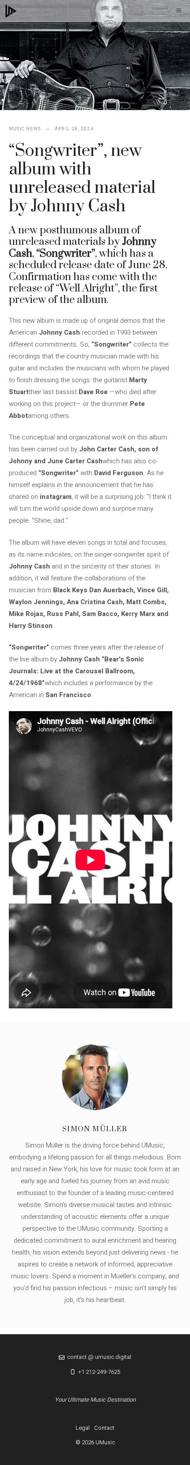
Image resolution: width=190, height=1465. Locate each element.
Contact (104, 1428)
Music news (25, 129)
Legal (83, 1428)
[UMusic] (11, 11)
